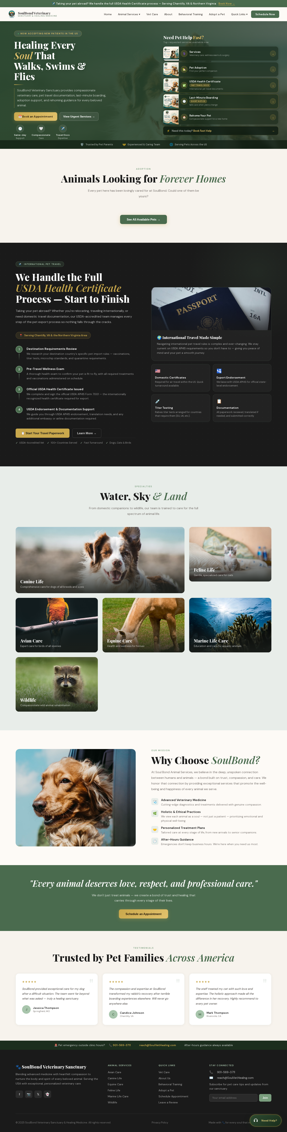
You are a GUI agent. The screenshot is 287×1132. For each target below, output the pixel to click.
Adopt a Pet (217, 14)
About (168, 14)
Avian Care (114, 1072)
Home (108, 14)
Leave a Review (168, 1102)
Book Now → (226, 3)
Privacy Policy (160, 1122)
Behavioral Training (191, 14)
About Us (164, 1078)
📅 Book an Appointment (35, 116)
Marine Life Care (118, 1096)
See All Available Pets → (143, 219)
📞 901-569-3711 (120, 1045)
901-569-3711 (226, 1072)
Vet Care (152, 14)
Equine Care (115, 1084)
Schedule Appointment (173, 1096)
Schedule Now (265, 14)
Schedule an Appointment (143, 914)
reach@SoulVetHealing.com (157, 1045)
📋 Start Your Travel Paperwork (42, 433)
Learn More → (86, 433)
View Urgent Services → (79, 116)
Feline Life (114, 1090)
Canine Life (115, 1078)
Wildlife (112, 1102)
